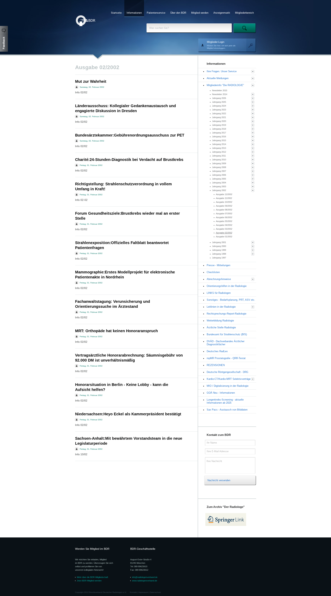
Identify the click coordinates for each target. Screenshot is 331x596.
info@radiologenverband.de (144, 577)
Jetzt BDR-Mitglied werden (89, 580)
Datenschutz (155, 592)
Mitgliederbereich (244, 12)
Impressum (143, 592)
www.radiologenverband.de (144, 580)
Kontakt (133, 592)
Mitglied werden (199, 12)
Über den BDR (178, 12)
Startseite (116, 12)
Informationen (134, 12)
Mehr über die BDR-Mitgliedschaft (92, 577)
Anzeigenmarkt (221, 12)
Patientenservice (156, 12)
